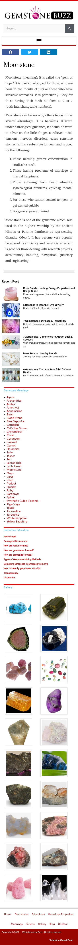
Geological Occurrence (15, 541)
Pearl (10, 480)
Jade (10, 452)
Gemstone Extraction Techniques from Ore (26, 563)
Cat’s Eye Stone (16, 428)
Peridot (11, 483)
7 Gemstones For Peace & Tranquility (44, 320)
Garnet (11, 445)
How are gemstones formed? (19, 550)
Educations (38, 914)
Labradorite (14, 462)
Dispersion (9, 577)
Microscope (10, 536)
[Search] (69, 28)
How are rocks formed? (16, 545)
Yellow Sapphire (17, 521)
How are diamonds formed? (18, 554)
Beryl (10, 414)
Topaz (10, 507)
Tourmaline (14, 511)
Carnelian (13, 424)
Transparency (11, 573)
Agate (10, 397)
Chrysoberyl (14, 431)
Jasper (11, 456)
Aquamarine (14, 411)
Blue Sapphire (15, 421)
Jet (9, 459)
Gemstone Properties (60, 914)
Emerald (12, 442)
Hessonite (13, 449)
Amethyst (13, 407)
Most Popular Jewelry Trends (40, 353)
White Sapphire (17, 518)
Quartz (11, 487)
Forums (30, 924)
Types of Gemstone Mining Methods (22, 559)
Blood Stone (14, 418)
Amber (11, 404)
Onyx (10, 473)
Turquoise (13, 514)
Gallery (42, 924)
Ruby (10, 490)
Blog (52, 924)
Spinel (11, 497)
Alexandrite (14, 400)
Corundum (13, 438)
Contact (62, 924)
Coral (10, 435)
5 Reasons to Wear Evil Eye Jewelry (43, 304)
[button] (39, 41)
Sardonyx (13, 493)
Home (7, 914)
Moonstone (14, 469)
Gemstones (21, 914)
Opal (10, 476)
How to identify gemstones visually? (22, 568)
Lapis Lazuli (14, 466)
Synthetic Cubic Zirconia (22, 500)
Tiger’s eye (13, 504)
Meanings (17, 924)
